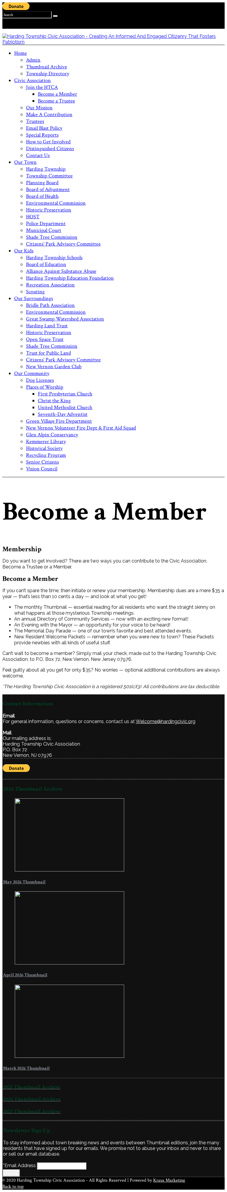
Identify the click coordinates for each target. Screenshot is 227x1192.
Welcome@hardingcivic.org (165, 721)
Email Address (20, 1165)
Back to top (13, 1186)
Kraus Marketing (169, 1180)
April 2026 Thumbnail (25, 975)
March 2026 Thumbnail (26, 1068)
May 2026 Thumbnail (24, 882)
